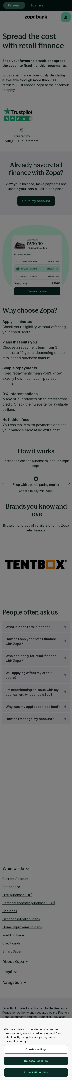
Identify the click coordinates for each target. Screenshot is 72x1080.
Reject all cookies (36, 1060)
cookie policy (18, 1041)
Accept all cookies (36, 1072)
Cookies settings (35, 1049)
